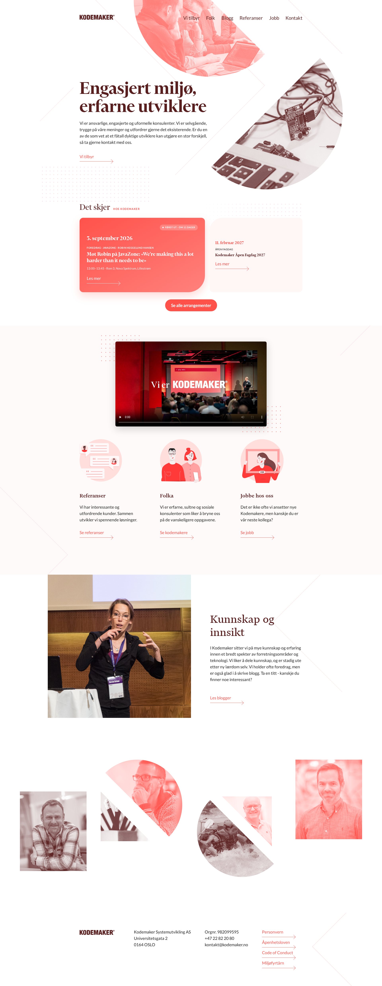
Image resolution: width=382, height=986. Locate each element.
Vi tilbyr (191, 18)
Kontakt (294, 18)
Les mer (94, 278)
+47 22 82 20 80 (219, 938)
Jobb (274, 18)
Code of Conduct (277, 952)
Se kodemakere (174, 532)
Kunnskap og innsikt (242, 625)
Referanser (251, 18)
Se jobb (247, 532)
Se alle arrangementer (191, 305)
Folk (210, 18)
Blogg (227, 18)
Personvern (272, 931)
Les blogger (220, 697)
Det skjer (95, 207)
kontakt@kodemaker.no (226, 944)
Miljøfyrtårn (273, 962)
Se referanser (92, 532)
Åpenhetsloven (276, 942)
